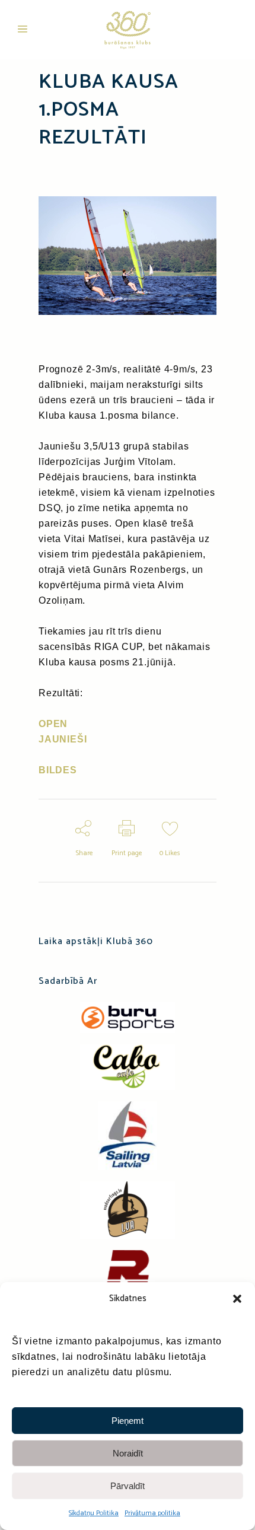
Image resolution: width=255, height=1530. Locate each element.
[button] (237, 1299)
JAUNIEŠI (63, 739)
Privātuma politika (152, 1513)
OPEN (53, 724)
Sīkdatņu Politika (94, 1513)
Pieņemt (127, 1421)
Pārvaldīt (127, 1486)
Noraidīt (128, 1453)
